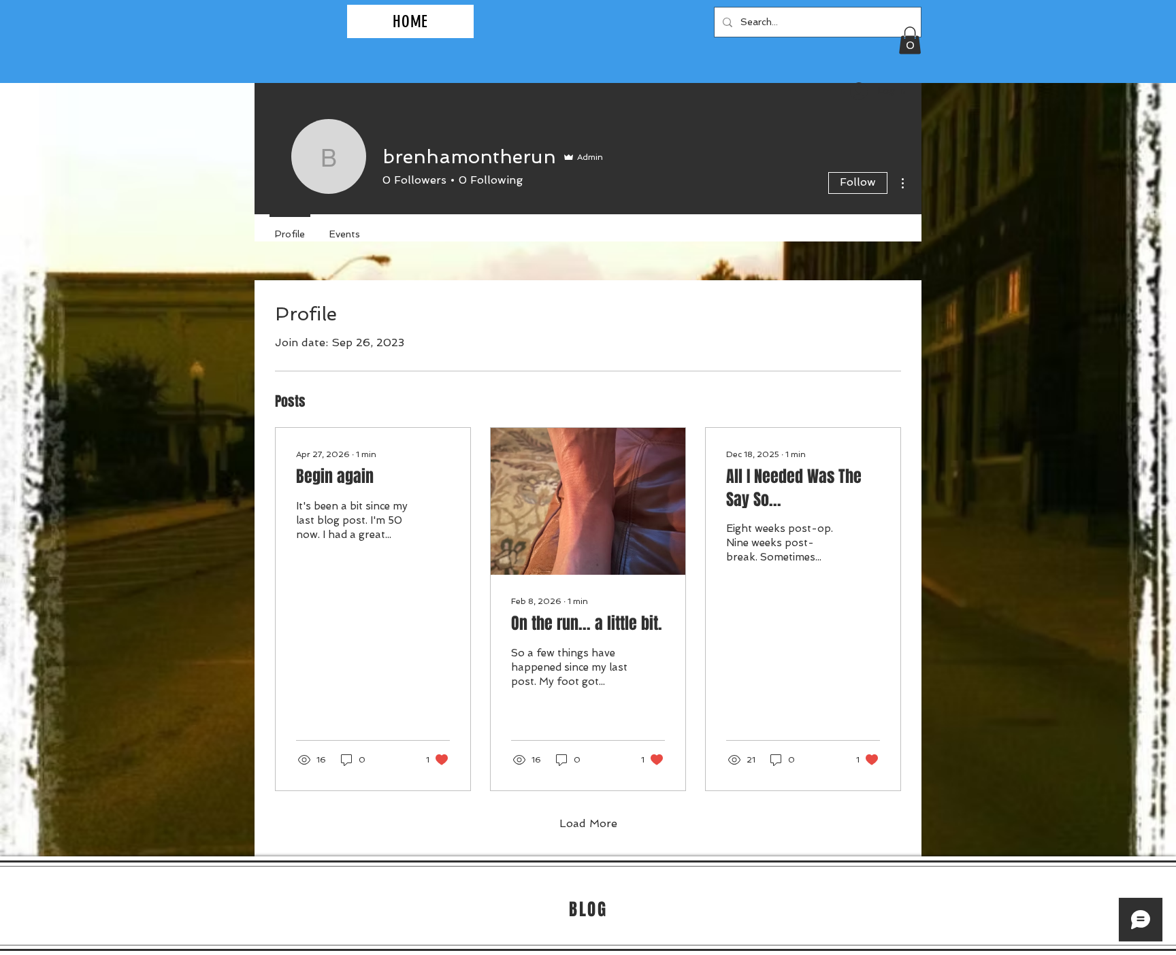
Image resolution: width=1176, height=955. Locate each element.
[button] (909, 40)
